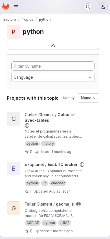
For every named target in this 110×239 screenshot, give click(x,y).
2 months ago (61, 231)
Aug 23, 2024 (60, 191)
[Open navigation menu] (16, 6)
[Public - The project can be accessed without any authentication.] (27, 125)
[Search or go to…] (88, 6)
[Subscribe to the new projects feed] (53, 45)
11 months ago (62, 152)
